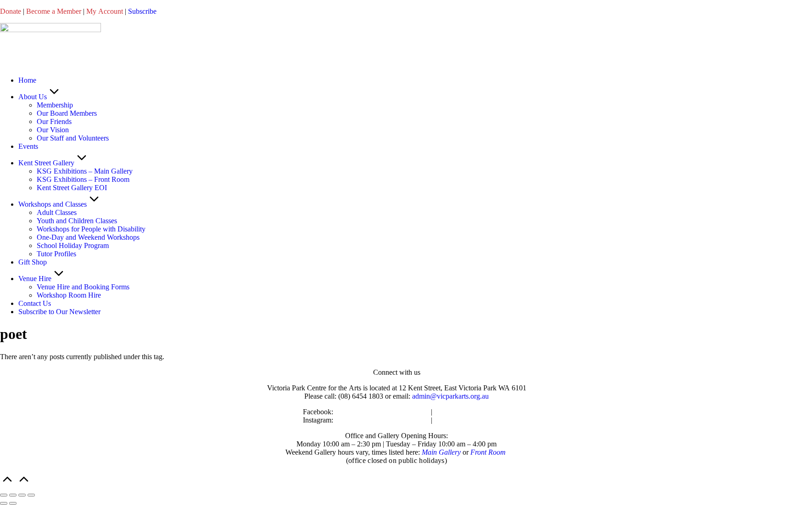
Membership (55, 105)
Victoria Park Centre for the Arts (382, 412)
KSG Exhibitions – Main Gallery (85, 171)
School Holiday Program (73, 245)
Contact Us (34, 303)
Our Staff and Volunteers (73, 138)
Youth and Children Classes (77, 221)
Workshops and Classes (52, 204)
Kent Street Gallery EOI (72, 188)
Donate (10, 11)
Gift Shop (32, 262)
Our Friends (54, 121)
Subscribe (142, 11)
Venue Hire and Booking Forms (83, 287)
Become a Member (53, 11)
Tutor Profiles (56, 254)
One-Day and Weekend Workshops (88, 237)
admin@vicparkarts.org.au (450, 396)
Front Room (488, 452)
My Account (104, 11)
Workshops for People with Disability (91, 229)
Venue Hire (34, 278)
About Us (32, 97)
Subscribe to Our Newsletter (59, 312)
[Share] (22, 495)
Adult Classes (57, 212)
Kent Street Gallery (46, 163)
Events (28, 146)
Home (27, 80)
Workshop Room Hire (69, 295)
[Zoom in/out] (3, 495)
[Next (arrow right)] (13, 503)
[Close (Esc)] (31, 495)
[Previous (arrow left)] (3, 503)
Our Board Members (67, 113)
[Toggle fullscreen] (13, 495)
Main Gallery (441, 452)
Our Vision (53, 130)
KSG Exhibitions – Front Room (83, 179)
